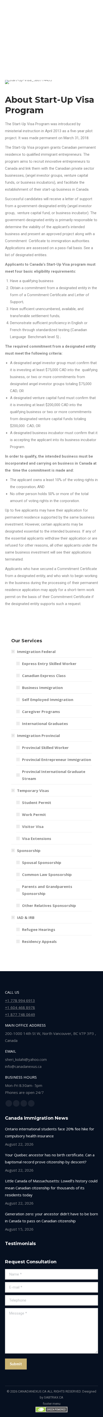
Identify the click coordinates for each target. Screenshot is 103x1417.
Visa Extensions (36, 838)
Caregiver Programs (41, 711)
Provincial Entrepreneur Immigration (56, 759)
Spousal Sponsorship (41, 862)
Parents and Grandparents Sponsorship (47, 890)
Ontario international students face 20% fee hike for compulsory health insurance (49, 1132)
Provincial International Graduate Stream (53, 775)
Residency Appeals (39, 941)
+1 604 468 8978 (20, 1007)
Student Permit (36, 802)
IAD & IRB (25, 917)
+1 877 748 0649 (20, 1014)
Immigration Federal (36, 651)
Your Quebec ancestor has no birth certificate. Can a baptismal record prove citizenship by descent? (49, 1158)
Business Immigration (42, 687)
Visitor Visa (33, 826)
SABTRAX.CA (53, 1397)
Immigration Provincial (38, 735)
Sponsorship (28, 850)
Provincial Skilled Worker (45, 747)
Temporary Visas (33, 790)
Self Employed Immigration (47, 699)
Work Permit (34, 814)
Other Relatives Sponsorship (49, 905)
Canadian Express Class (44, 675)
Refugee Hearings (38, 929)
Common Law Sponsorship (47, 874)
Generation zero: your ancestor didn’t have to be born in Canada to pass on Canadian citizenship (51, 1217)
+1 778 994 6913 (20, 1000)
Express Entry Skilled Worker (49, 663)
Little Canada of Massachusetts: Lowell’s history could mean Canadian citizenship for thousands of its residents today (51, 1187)
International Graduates (45, 723)
